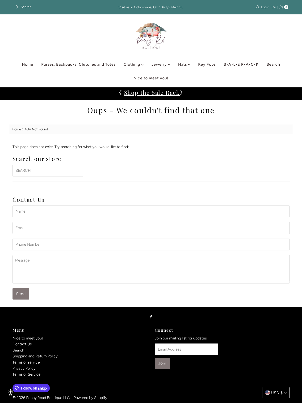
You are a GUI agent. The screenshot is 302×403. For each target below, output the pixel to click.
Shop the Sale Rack (152, 92)
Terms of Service (27, 374)
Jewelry (159, 64)
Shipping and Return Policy (35, 356)
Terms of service (26, 362)
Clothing (132, 64)
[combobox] (57, 7)
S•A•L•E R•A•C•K (241, 64)
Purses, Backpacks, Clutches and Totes (78, 64)
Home (27, 64)
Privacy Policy (24, 368)
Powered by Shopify (90, 397)
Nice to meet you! (151, 78)
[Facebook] (151, 317)
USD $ (277, 392)
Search (273, 64)
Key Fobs (207, 64)
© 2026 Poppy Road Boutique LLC (41, 397)
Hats (183, 64)
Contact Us (22, 344)
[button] (11, 392)
